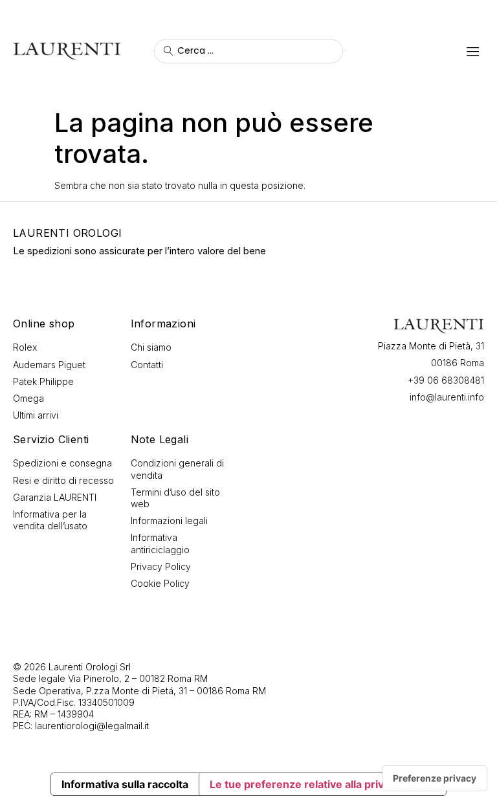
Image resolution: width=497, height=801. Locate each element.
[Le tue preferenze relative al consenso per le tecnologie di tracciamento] (434, 778)
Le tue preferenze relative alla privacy (305, 784)
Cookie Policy (160, 583)
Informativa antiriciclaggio (160, 543)
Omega (28, 398)
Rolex (25, 347)
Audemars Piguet (49, 364)
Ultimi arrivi (35, 415)
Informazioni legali (169, 520)
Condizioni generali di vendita (177, 468)
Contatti (147, 364)
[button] (472, 50)
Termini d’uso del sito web (175, 498)
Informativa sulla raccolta (124, 784)
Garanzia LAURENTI (54, 497)
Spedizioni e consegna (62, 462)
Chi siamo (151, 347)
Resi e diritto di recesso (63, 480)
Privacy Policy (161, 566)
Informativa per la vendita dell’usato (50, 520)
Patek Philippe (43, 381)
